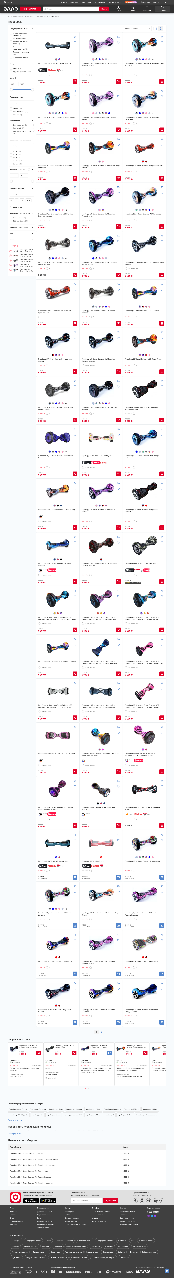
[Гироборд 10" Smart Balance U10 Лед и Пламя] (144, 341)
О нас (12, 1218)
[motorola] (113, 1272)
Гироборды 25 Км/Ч (125, 1115)
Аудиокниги (97, 1218)
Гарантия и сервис (44, 1215)
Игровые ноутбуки (31, 1246)
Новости (13, 1215)
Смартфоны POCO (84, 1241)
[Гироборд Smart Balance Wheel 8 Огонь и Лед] (57, 491)
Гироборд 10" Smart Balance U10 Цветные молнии (55, 360)
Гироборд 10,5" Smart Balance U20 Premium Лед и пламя (27, 270)
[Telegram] (152, 1216)
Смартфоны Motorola (105, 1241)
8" (17, 200)
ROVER (17, 109)
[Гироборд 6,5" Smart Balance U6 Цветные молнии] (57, 991)
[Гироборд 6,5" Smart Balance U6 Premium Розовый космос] (144, 895)
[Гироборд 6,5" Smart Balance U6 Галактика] (57, 943)
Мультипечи (16, 1258)
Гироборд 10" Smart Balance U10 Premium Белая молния (144, 263)
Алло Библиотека (99, 1221)
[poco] (89, 1272)
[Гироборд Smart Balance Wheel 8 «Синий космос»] (57, 545)
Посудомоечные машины (35, 1258)
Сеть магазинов (16, 1221)
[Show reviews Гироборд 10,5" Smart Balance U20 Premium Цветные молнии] (14, 1049)
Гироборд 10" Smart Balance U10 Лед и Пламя (143, 359)
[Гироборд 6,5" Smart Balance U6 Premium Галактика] (101, 991)
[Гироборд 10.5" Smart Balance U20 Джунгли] (144, 843)
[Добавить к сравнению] (75, 36)
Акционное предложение (20, 48)
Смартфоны (16, 1241)
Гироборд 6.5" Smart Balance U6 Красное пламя (144, 165)
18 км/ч (17, 158)
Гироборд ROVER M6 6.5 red (93, 861)
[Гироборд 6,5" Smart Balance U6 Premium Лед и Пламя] (101, 895)
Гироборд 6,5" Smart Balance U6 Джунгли (141, 961)
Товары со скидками (21, 53)
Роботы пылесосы (149, 1252)
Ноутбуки (15, 1246)
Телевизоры (95, 1246)
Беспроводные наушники (76, 1246)
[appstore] (31, 1200)
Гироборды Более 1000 (73, 1115)
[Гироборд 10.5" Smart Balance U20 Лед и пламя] (57, 99)
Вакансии (13, 1212)
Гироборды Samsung (38, 1109)
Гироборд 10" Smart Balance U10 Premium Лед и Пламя (101, 167)
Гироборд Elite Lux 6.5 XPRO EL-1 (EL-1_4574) (57, 753)
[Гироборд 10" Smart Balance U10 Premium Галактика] (57, 147)
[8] (90, 172)
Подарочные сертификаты (75, 1224)
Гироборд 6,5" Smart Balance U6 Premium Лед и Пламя (101, 914)
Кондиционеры (92, 1252)
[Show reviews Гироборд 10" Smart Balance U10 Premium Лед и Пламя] (120, 1049)
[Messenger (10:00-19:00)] (155, 1216)
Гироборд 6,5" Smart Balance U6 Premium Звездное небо (141, 1011)
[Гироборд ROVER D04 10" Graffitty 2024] (101, 438)
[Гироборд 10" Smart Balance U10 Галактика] (144, 292)
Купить (75, 81)
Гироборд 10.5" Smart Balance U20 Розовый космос (99, 118)
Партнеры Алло (126, 1215)
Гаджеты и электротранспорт (23, 16)
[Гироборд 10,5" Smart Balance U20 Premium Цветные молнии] (57, 196)
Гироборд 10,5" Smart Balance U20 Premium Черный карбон (55, 408)
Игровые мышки (139, 1246)
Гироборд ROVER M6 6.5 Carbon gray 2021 (27, 251)
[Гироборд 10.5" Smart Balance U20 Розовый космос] (101, 99)
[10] (47, 123)
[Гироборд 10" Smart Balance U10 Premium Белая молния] (144, 244)
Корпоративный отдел (129, 1224)
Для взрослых (23, 125)
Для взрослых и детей (23, 132)
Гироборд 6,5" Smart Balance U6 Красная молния (141, 511)
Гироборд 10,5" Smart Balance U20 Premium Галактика (142, 118)
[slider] (11, 89)
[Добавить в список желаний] (75, 42)
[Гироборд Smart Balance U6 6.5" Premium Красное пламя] (57, 292)
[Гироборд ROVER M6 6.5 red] (101, 843)
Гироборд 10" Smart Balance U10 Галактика (142, 311)
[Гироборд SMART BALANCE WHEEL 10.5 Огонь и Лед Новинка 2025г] (101, 735)
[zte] (99, 1272)
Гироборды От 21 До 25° (19, 1115)
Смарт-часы (55, 1252)
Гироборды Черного (74, 1109)
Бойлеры (121, 1252)
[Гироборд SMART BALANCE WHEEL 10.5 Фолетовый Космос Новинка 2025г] (144, 735)
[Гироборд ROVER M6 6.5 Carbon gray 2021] (57, 45)
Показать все (14, 1120)
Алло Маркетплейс (127, 1212)
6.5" (11, 200)
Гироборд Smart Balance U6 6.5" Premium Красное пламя (54, 312)
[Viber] (148, 1216)
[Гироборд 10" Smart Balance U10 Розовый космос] (101, 491)
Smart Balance (20, 112)
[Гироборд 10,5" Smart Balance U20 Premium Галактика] (144, 99)
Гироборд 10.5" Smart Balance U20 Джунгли (142, 861)
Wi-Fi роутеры (123, 1246)
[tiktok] (161, 1200)
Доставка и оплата (44, 1212)
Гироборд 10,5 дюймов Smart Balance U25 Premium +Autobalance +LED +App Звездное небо (99, 662)
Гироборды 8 (109, 1115)
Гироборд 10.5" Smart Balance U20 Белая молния (98, 312)
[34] (90, 75)
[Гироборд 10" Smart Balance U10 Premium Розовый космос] (101, 196)
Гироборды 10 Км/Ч (93, 1115)
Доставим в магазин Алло (21, 43)
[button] (133, 583)
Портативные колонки (73, 1252)
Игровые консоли (39, 1252)
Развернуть (13, 1134)
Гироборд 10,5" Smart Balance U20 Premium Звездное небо (99, 263)
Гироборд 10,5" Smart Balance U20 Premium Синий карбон (55, 457)
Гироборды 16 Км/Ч (150, 1109)
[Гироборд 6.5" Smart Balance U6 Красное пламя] (144, 147)
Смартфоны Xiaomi (33, 1241)
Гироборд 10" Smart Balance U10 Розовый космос (98, 511)
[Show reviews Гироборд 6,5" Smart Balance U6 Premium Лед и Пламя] (156, 1049)
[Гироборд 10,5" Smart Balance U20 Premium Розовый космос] (101, 45)
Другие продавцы (22, 71)
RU (166, 2)
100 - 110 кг (19, 218)
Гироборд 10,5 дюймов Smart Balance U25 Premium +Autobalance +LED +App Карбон (99, 706)
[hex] (56, 59)
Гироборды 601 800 (131, 1109)
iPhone (48, 1241)
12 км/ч (17, 155)
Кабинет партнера (127, 1221)
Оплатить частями (72, 1218)
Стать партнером (127, 1218)
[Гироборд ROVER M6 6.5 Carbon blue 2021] (57, 843)
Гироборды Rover (56, 1109)
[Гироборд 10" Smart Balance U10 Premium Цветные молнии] (101, 341)
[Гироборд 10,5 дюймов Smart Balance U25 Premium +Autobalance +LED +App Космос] (144, 599)
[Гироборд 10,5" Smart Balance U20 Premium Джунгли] (57, 895)
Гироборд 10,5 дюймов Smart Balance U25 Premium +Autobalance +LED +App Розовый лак (144, 662)
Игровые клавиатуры (20, 1252)
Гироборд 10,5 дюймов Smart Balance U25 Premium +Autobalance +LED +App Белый (55, 706)
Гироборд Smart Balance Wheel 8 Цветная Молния (98, 808)
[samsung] (73, 1272)
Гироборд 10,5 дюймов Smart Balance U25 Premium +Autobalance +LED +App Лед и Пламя (57, 618)
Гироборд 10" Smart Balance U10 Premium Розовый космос (98, 215)
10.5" (28, 200)
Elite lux (17, 115)
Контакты (13, 1224)
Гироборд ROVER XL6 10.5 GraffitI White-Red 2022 (143, 808)
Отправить (45, 9)
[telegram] (148, 1200)
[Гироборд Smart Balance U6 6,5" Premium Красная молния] (144, 389)
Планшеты (122, 1241)
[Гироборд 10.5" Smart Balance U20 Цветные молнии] (101, 389)
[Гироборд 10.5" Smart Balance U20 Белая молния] (101, 292)
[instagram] (142, 1200)
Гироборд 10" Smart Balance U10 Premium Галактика (55, 167)
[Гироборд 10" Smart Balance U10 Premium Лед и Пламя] (101, 147)
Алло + (17, 68)
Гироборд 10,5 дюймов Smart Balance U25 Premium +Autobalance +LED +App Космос (142, 618)
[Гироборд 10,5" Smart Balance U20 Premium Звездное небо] (101, 244)
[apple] (60, 1272)
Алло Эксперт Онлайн (101, 1212)
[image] (56, 113)
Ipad (132, 1241)
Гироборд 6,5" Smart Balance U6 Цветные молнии (54, 1011)
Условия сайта (43, 1228)
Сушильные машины (79, 1258)
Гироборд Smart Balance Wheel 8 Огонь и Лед (56, 509)
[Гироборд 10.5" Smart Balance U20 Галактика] (144, 196)
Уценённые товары (22, 57)
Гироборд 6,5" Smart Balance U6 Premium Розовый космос (141, 914)
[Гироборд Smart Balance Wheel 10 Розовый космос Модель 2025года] (57, 789)
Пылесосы (133, 1252)
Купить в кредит (71, 1221)
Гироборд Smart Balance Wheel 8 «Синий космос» (54, 564)
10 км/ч (17, 151)
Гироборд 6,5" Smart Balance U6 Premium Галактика (98, 1011)
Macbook (45, 1246)
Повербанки (124, 1258)
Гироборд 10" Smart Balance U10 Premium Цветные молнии (98, 360)
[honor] (130, 1272)
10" (22, 200)
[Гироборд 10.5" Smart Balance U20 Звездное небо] (144, 438)
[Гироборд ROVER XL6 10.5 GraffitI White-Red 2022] (144, 789)
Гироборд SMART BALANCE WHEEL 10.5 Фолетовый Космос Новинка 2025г (141, 755)
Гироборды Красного (112, 1109)
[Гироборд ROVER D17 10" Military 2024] (144, 545)
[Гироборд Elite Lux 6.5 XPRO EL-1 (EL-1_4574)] (57, 735)
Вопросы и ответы (44, 1221)
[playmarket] (48, 1200)
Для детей (23, 128)
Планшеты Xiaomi (146, 1241)
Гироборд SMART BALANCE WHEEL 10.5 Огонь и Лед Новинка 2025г (100, 755)
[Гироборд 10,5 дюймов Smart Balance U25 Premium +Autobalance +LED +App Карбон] (101, 691)
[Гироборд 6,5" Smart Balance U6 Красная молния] (144, 491)
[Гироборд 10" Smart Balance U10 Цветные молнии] (57, 341)
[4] (47, 75)
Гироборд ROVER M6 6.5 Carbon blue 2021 (55, 861)
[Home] (9, 16)
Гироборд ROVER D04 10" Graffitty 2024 (26, 256)
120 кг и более (20, 221)
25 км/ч (17, 164)
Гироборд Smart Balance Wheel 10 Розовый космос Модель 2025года (55, 808)
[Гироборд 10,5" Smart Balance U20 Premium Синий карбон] (57, 438)
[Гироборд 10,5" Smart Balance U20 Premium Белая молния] (57, 244)
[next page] (106, 1032)
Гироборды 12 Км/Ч (93, 1109)
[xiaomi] (53, 1272)
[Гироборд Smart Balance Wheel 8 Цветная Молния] (101, 789)
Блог (39, 1218)
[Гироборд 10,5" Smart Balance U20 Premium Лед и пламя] (144, 45)
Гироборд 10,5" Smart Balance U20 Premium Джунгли (55, 914)
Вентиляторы (108, 1252)
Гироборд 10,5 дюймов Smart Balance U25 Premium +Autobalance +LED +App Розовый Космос (99, 618)
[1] (134, 413)
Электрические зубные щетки (103, 1258)
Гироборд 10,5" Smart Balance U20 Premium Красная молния (99, 564)
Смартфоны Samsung (64, 1241)
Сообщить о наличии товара (75, 877)
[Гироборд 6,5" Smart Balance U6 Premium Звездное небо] (144, 991)
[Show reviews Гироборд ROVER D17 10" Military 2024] (49, 1049)
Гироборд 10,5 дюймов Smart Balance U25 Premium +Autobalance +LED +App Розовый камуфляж (142, 706)
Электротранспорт (42, 16)
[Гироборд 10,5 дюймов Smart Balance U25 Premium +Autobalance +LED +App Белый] (57, 691)
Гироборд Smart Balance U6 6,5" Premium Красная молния (141, 408)
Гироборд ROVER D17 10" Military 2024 (26, 260)
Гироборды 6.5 (37, 1115)
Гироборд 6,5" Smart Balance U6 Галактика (55, 961)
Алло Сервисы (98, 1215)
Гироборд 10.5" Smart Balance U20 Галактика (143, 214)
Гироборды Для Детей (18, 1109)
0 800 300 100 (153, 1212)
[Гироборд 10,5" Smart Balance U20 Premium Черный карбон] (57, 389)
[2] (47, 172)
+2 (109, 59)
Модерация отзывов (45, 1224)
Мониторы (109, 1246)
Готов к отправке (21, 38)
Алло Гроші (69, 1212)
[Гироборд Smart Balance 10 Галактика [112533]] (57, 647)
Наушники (58, 1246)
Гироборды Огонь (54, 1115)
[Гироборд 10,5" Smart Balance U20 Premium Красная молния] (101, 545)
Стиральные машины (58, 1258)
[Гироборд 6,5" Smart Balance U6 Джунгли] (144, 943)
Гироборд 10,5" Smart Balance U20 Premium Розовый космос (27, 265)
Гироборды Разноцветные (146, 1115)
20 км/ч (17, 161)
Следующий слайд (162, 1064)
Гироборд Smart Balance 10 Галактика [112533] (57, 661)
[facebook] (135, 1200)
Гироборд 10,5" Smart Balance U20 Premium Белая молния (55, 263)
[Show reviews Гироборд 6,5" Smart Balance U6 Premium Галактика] (85, 1049)
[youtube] (155, 1200)
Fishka (67, 1215)
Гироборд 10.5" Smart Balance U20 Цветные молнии (99, 408)
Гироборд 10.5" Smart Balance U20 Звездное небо (143, 457)
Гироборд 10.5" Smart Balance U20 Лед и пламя (57, 117)
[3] (134, 317)
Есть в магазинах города (20, 34)
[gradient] (96, 59)
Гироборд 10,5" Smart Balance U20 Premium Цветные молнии (55, 215)
